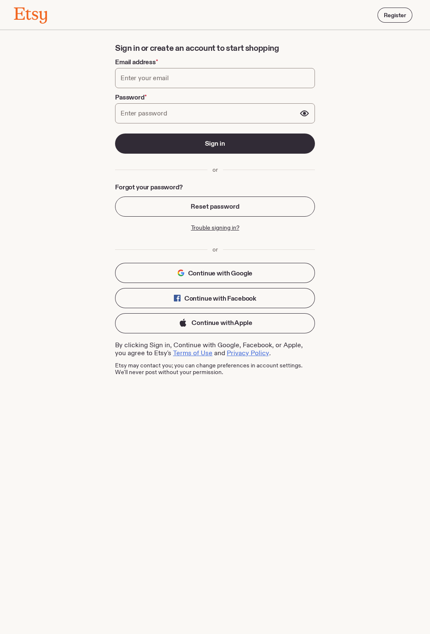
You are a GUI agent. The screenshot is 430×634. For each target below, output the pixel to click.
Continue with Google (220, 273)
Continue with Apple (221, 323)
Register (395, 15)
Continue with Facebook (219, 298)
